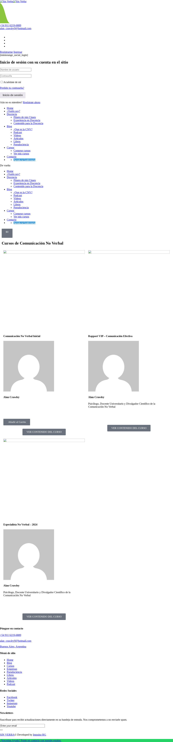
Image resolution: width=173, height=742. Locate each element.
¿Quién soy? (13, 111)
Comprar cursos (22, 150)
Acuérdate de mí (12, 82)
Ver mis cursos (21, 153)
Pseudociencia (21, 144)
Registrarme (6, 52)
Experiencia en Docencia (27, 120)
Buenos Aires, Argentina (13, 646)
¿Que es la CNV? (23, 129)
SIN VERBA (7, 734)
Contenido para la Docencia (28, 123)
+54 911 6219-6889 (10, 25)
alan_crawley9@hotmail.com (15, 28)
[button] (16, 422)
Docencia (12, 114)
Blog (9, 126)
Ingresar (18, 52)
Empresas (12, 669)
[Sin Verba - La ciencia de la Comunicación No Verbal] (6, 1)
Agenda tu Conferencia (24, 160)
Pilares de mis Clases (25, 117)
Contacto (11, 156)
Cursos (10, 147)
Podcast (18, 132)
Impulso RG (39, 734)
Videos (17, 135)
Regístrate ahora (31, 102)
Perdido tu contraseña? (12, 87)
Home (10, 108)
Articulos (18, 138)
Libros (17, 141)
